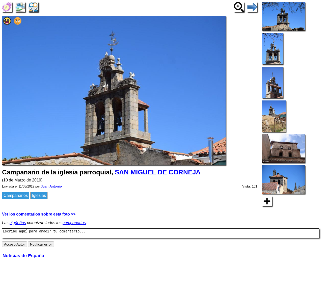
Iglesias (39, 195)
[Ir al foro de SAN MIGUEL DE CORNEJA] (33, 7)
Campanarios (16, 195)
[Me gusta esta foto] (7, 23)
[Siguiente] (252, 7)
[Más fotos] (267, 201)
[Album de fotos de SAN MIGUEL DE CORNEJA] (20, 7)
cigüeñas (18, 223)
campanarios (74, 223)
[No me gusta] (17, 23)
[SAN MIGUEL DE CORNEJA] (7, 7)
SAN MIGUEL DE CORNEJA (158, 172)
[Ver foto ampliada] (239, 7)
